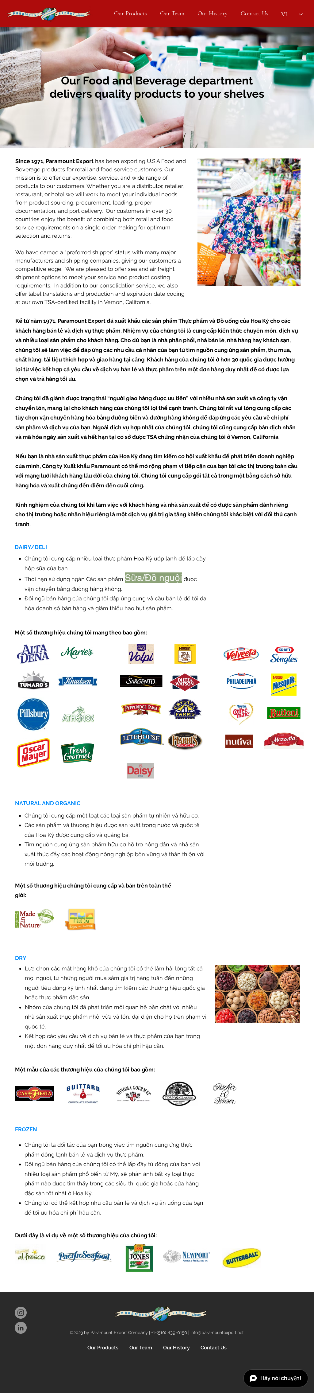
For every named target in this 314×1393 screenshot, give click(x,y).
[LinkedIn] (21, 1328)
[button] (130, 13)
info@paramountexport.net (217, 1332)
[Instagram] (21, 1313)
